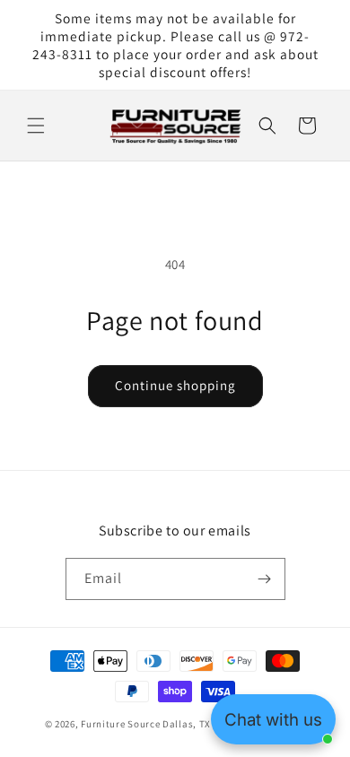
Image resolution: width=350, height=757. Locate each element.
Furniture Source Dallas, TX (146, 724)
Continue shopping (175, 385)
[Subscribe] (264, 579)
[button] (36, 125)
